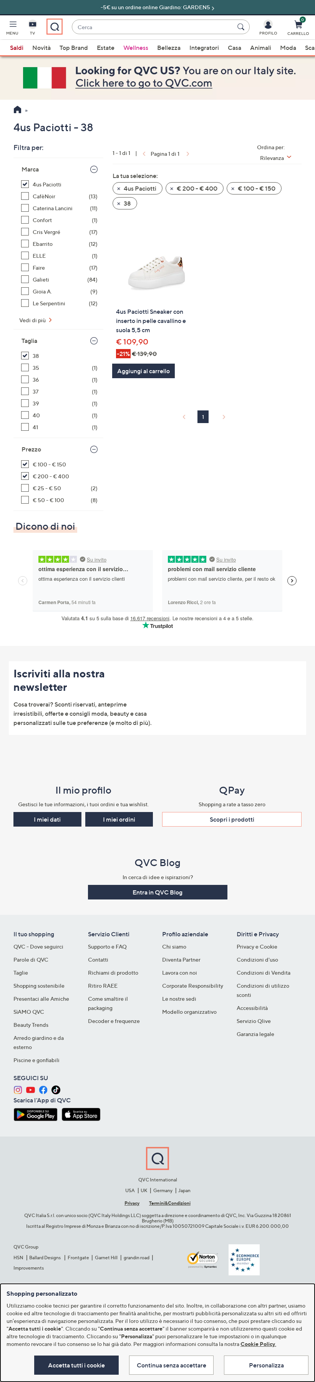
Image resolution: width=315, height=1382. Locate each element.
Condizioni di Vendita (263, 972)
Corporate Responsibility (192, 985)
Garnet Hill (106, 1257)
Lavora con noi (179, 972)
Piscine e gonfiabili (36, 1060)
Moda (288, 47)
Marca (30, 169)
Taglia (29, 340)
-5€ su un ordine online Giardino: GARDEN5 (155, 7)
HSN (18, 1257)
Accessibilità (252, 1008)
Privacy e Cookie (257, 946)
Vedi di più (33, 320)
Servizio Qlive (254, 1021)
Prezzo (31, 449)
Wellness (135, 47)
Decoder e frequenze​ (114, 1021)
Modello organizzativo (189, 1011)
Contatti (98, 959)
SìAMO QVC (28, 1011)
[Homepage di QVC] (17, 110)
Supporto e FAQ (107, 946)
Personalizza (266, 1365)
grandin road (136, 1257)
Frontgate (78, 1257)
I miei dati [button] (47, 819)
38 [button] (127, 203)
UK (144, 1190)
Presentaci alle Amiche (41, 998)
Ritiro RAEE (103, 985)
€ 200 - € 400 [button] (196, 188)
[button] (12, 29)
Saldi (16, 47)
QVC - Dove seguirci (38, 946)
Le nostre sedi (179, 998)
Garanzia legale (255, 1034)
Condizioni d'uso (257, 959)
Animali (260, 47)
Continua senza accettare (171, 1365)
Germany (162, 1190)
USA (130, 1190)
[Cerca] (242, 27)
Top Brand (74, 47)
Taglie (20, 972)
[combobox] (153, 27)
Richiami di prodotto (113, 972)
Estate (105, 47)
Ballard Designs (45, 1257)
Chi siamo (174, 946)
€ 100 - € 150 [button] (256, 188)
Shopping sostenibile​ (39, 985)
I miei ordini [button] (119, 819)
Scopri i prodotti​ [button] (232, 819)
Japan (184, 1190)
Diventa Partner (181, 959)
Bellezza (169, 47)
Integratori (204, 47)
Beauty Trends (30, 1024)
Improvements (28, 1268)
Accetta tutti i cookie (76, 1365)
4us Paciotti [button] (139, 188)
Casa (234, 47)
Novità (41, 47)
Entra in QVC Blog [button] (157, 892)
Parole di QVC (30, 959)
